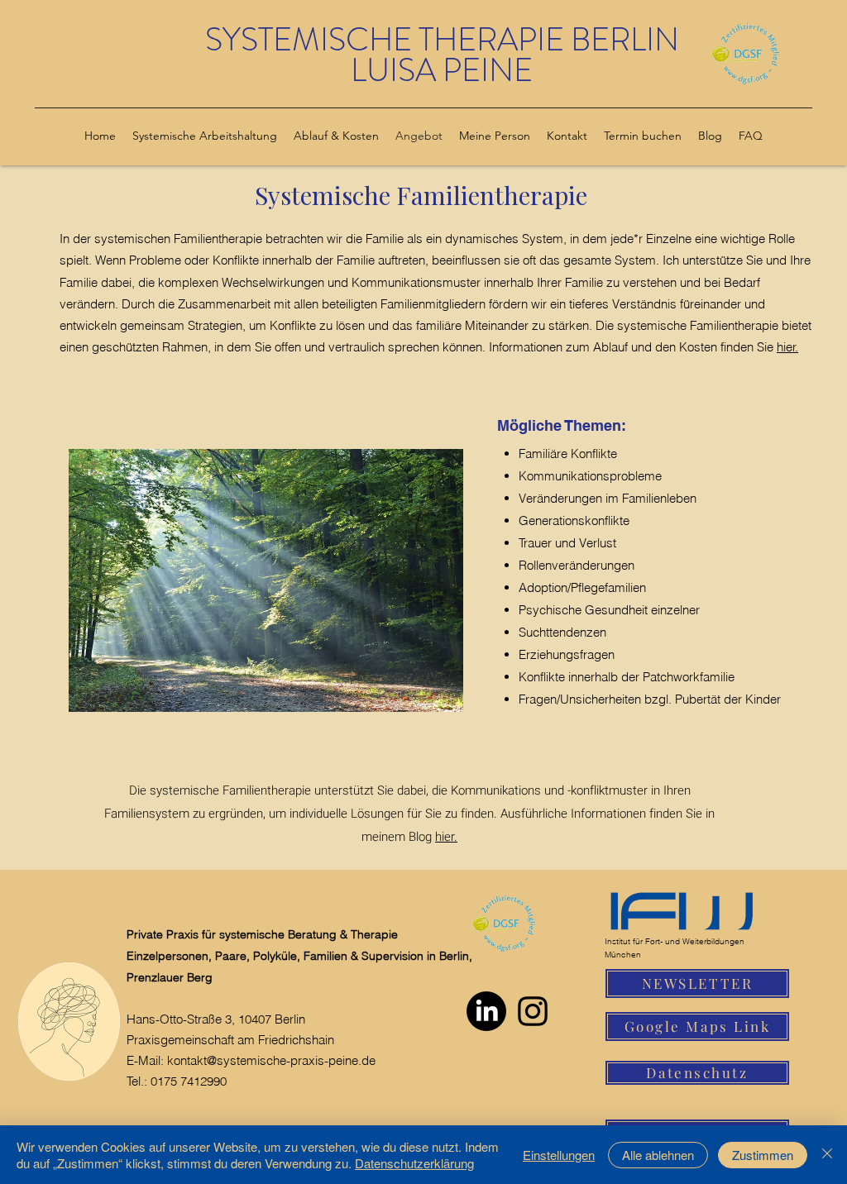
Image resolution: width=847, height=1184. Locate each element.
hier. (787, 347)
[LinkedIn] (486, 1011)
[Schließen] (827, 1155)
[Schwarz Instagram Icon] (533, 1011)
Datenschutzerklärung (414, 1163)
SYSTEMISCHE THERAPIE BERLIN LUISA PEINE (442, 55)
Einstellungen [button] (559, 1154)
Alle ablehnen (658, 1154)
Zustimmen (762, 1154)
